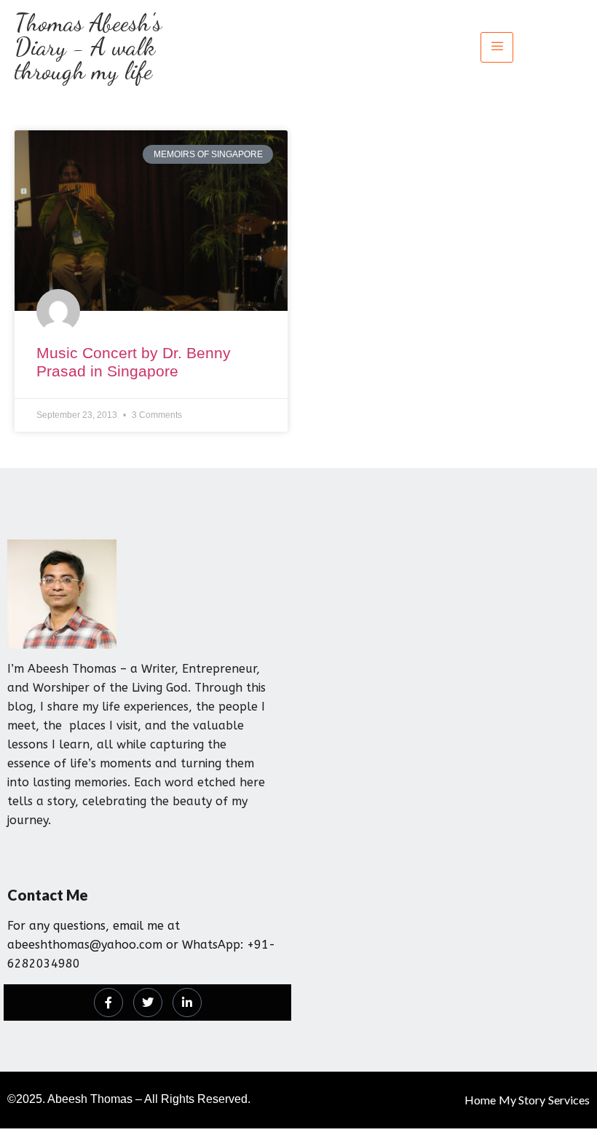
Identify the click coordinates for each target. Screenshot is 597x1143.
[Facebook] (108, 1002)
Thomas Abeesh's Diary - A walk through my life (88, 47)
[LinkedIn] (187, 1002)
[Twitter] (147, 1002)
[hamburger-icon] (497, 47)
